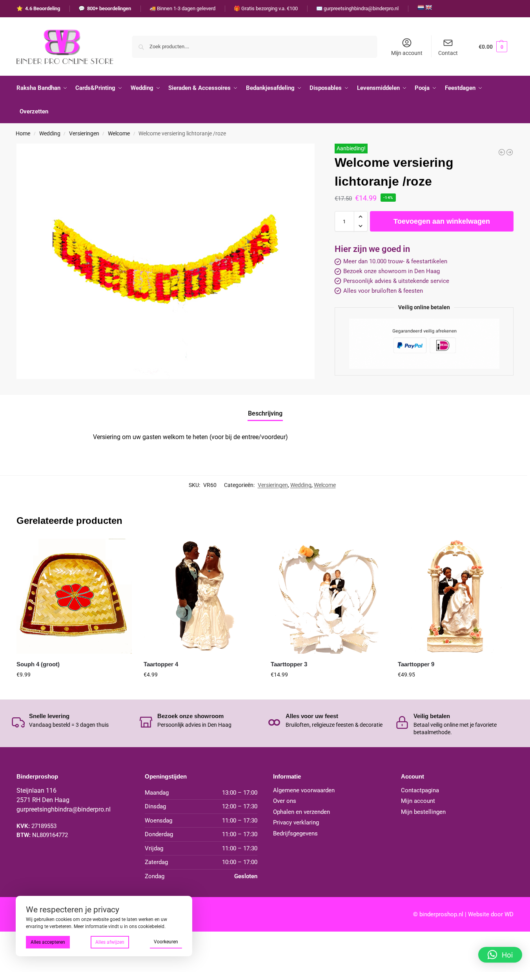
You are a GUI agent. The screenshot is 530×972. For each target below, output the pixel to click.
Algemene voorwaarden (304, 790)
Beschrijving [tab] (265, 413)
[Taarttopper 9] (455, 596)
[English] (428, 7)
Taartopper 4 (161, 664)
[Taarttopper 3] (328, 596)
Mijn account (407, 53)
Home (23, 133)
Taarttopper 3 (289, 664)
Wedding (49, 133)
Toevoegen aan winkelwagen (441, 221)
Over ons (284, 800)
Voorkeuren (166, 942)
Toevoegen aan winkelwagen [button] (74, 691)
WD (509, 914)
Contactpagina (420, 790)
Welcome (119, 133)
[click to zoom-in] (165, 261)
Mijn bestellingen (423, 811)
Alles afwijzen (109, 942)
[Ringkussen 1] (510, 152)
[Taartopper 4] (201, 596)
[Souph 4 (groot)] (74, 596)
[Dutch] (420, 7)
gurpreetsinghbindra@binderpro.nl (63, 809)
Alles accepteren (48, 942)
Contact (448, 53)
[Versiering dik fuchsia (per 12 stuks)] (502, 152)
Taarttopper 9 (416, 664)
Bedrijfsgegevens (295, 833)
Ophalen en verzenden (301, 811)
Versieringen (84, 133)
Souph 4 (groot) (38, 664)
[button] (493, 46)
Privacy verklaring (296, 822)
